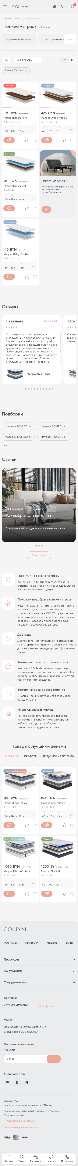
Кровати (30, 756)
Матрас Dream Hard (15, 117)
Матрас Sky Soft (50, 871)
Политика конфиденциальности (20, 1127)
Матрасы (11, 756)
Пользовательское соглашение (20, 1120)
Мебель (52, 942)
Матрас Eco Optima (15, 803)
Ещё (4, 445)
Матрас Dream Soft (14, 186)
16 (16, 875)
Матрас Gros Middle (53, 803)
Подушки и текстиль (58, 756)
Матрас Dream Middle (54, 117)
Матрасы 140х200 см (54, 436)
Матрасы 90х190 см (52, 426)
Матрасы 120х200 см (18, 436)
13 (16, 807)
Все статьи (39, 555)
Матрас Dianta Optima (16, 871)
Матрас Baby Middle (15, 254)
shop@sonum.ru (49, 1006)
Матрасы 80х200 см (18, 426)
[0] (72, 7)
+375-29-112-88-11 (16, 1005)
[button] (25, 389)
